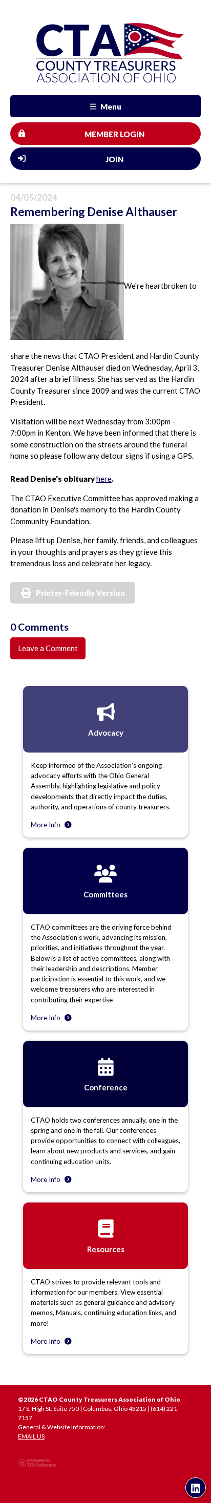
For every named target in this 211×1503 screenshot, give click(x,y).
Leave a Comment (48, 648)
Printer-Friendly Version (80, 592)
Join (114, 159)
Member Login (114, 134)
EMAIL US (31, 1436)
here (104, 478)
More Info (46, 825)
